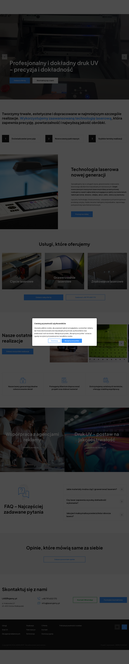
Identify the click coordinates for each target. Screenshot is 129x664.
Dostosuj (54, 341)
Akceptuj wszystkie (72, 341)
